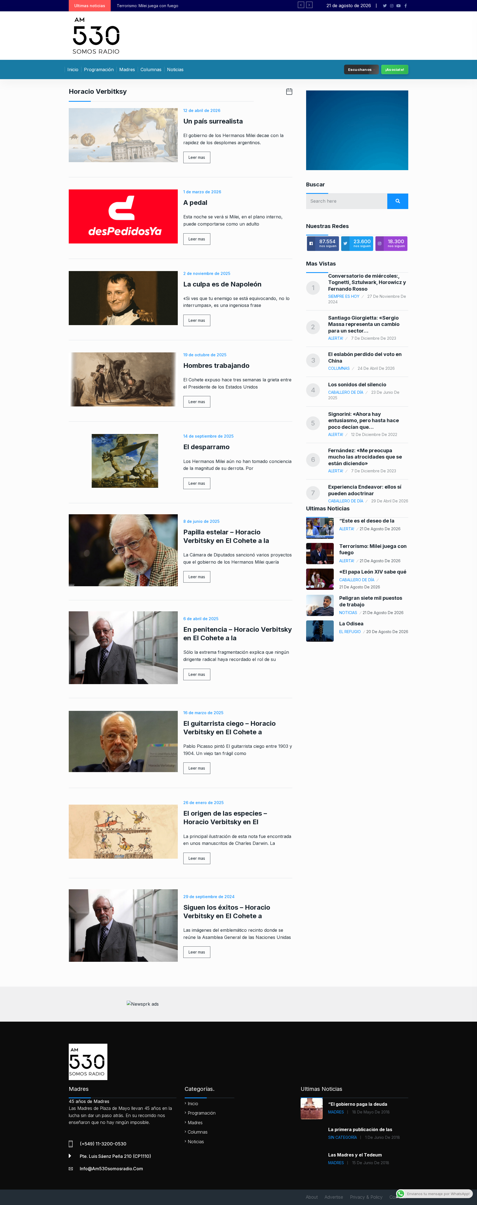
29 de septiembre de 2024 (209, 896)
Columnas (151, 69)
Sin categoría (342, 1137)
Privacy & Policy (366, 1197)
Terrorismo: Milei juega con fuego (147, 5)
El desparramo (206, 447)
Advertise (334, 1197)
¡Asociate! (394, 69)
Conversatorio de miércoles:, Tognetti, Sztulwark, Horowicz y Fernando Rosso (367, 282)
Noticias (175, 69)
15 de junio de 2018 (370, 1162)
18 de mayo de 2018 (371, 1112)
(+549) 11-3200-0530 (103, 1144)
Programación (99, 69)
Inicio (72, 69)
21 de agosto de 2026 (380, 528)
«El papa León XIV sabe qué (372, 572)
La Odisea (351, 623)
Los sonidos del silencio (357, 384)
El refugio (350, 631)
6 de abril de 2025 (200, 618)
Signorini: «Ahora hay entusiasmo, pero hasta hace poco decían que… (363, 420)
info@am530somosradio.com (111, 1168)
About (312, 1197)
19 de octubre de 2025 (204, 354)
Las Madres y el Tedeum (355, 1155)
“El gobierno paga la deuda (357, 1104)
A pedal (195, 203)
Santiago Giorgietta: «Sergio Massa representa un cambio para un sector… (363, 324)
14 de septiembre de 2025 (208, 436)
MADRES (336, 1112)
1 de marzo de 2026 (202, 191)
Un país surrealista (213, 121)
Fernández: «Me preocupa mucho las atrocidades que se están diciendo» (365, 457)
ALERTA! (335, 338)
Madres (127, 69)
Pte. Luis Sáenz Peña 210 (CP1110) (115, 1156)
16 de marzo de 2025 (203, 712)
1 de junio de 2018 (382, 1137)
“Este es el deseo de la (366, 521)
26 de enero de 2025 (203, 802)
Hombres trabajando (216, 365)
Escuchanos (359, 69)
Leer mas (197, 157)
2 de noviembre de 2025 (206, 273)
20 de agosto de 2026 (387, 631)
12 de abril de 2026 (201, 110)
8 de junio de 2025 (201, 521)
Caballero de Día (345, 392)
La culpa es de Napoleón (222, 284)
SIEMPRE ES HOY (343, 296)
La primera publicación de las (360, 1129)
